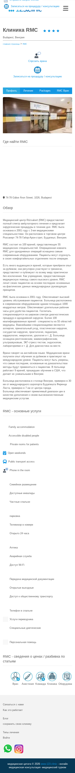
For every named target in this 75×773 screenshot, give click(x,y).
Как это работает (13, 710)
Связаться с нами (13, 704)
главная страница (11, 44)
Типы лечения (11, 732)
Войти (6, 737)
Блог (5, 718)
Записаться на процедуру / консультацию (37, 76)
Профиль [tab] (11, 90)
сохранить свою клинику (17, 723)
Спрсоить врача (37, 61)
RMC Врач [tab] (63, 90)
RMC (25, 44)
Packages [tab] (45, 90)
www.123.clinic (49, 763)
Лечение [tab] (28, 90)
